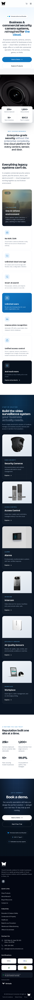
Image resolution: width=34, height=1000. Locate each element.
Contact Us (4, 903)
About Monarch (6, 896)
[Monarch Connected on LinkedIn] (3, 881)
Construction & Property (8, 916)
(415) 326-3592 (9, 945)
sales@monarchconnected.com (13, 949)
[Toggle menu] (31, 3)
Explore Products (17, 66)
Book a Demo (16, 59)
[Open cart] (26, 3)
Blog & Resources (6, 899)
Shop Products (5, 893)
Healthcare (4, 920)
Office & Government (7, 929)
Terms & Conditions (7, 997)
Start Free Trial (17, 824)
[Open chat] (29, 995)
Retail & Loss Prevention (8, 923)
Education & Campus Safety (9, 913)
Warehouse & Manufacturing (9, 926)
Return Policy (18, 997)
